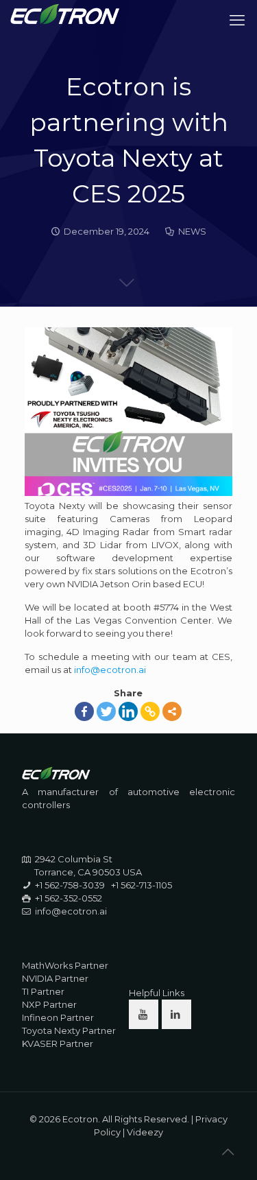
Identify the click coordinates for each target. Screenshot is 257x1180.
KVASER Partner (57, 1043)
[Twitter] (106, 711)
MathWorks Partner (65, 965)
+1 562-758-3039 (70, 885)
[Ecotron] (65, 20)
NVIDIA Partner (55, 978)
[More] (172, 711)
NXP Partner (49, 1004)
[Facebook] (84, 711)
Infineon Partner (58, 1017)
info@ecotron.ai (110, 669)
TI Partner (43, 991)
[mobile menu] (238, 20)
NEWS (192, 231)
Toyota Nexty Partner (69, 1030)
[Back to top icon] (229, 1151)
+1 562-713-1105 (141, 885)
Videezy (145, 1131)
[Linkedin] (128, 711)
